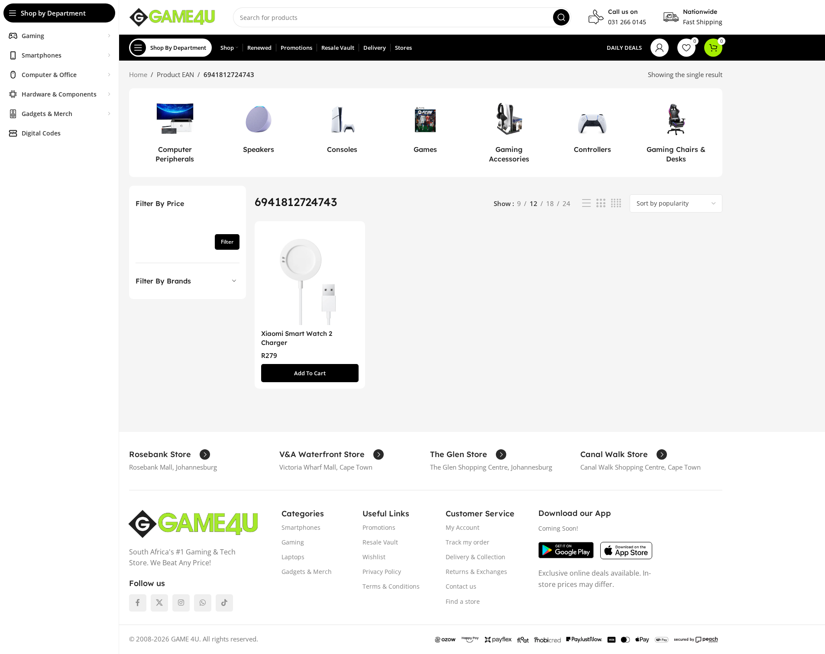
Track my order (467, 542)
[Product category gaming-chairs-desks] (676, 132)
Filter (227, 241)
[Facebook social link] (137, 603)
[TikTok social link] (224, 603)
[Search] (561, 17)
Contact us (461, 586)
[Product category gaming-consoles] (341, 127)
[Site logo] (172, 16)
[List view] (586, 203)
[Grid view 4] (616, 203)
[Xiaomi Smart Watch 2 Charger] (310, 276)
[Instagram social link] (181, 603)
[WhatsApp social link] (202, 603)
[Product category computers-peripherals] (175, 132)
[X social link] (159, 603)
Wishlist (373, 557)
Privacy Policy (381, 571)
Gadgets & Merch (306, 571)
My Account (462, 527)
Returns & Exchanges (476, 571)
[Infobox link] (617, 17)
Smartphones (300, 527)
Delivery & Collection (475, 557)
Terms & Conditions (391, 586)
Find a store (463, 601)
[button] (310, 373)
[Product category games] (425, 127)
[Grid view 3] (600, 203)
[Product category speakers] (258, 127)
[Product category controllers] (592, 127)
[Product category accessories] (509, 132)
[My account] (659, 47)
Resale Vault (380, 542)
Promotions (378, 527)
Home (138, 74)
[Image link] (193, 523)
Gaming (292, 542)
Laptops (292, 557)
